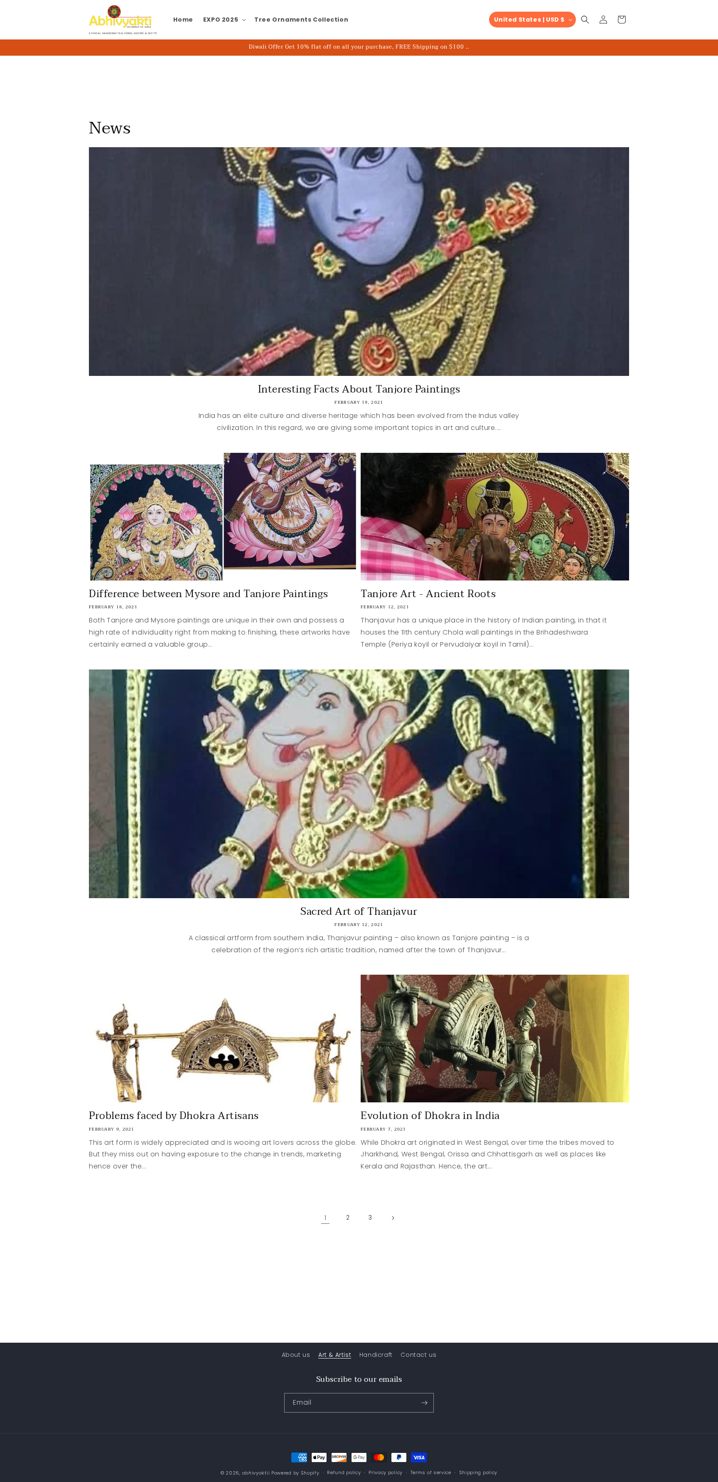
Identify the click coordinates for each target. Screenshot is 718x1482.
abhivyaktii (256, 1473)
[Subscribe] (424, 1403)
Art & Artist (334, 1355)
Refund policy (344, 1472)
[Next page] (393, 1218)
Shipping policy (478, 1472)
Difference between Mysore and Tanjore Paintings (208, 594)
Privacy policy (386, 1472)
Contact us (418, 1355)
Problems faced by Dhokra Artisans (174, 1115)
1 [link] (326, 1218)
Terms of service (431, 1472)
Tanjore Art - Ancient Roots (428, 594)
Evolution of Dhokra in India (430, 1115)
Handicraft (376, 1355)
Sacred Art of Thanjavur (359, 911)
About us (296, 1355)
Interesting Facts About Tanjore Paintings (359, 389)
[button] (223, 19)
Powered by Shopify (295, 1473)
